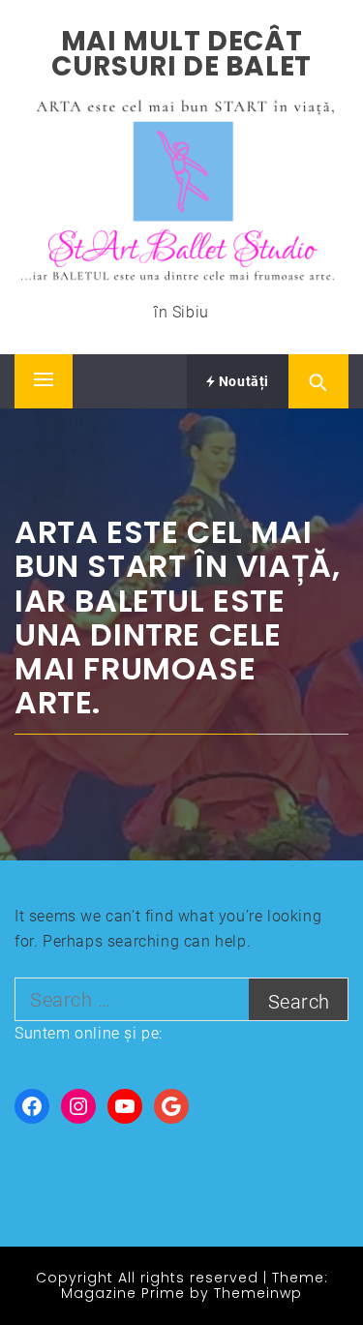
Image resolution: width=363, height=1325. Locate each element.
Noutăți (242, 381)
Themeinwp (258, 1293)
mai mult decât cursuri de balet (181, 53)
